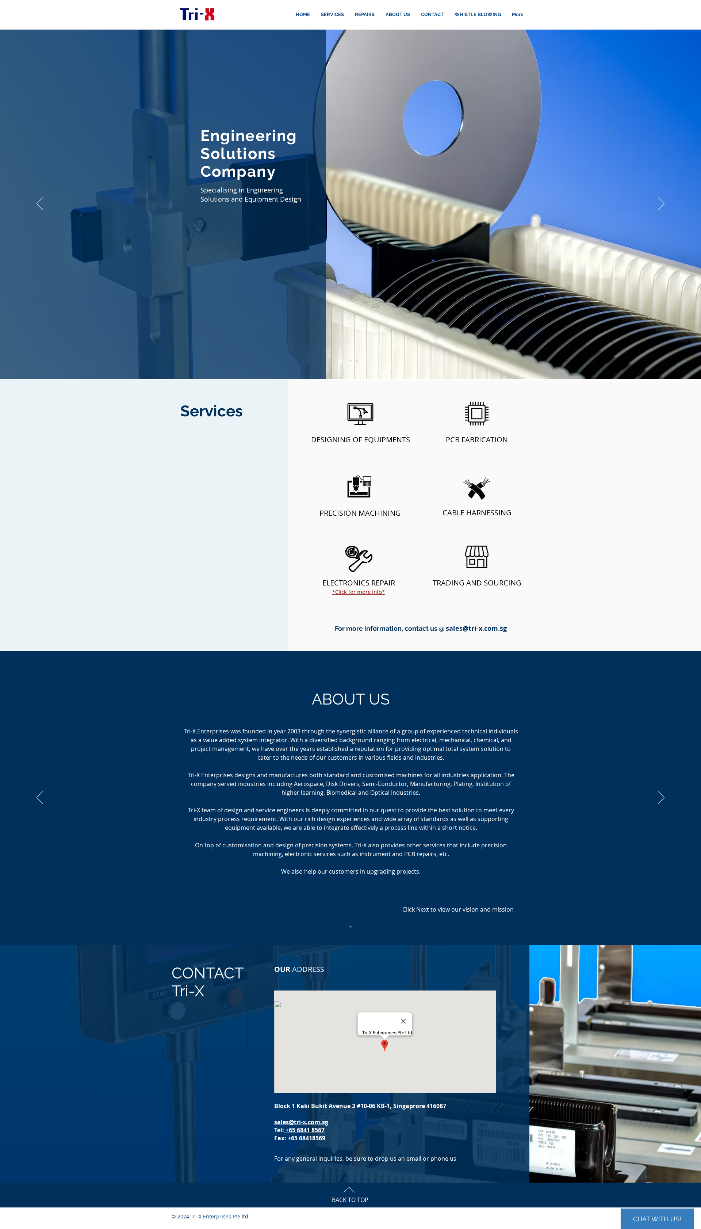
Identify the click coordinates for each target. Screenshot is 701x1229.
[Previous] (40, 204)
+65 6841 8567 (304, 1130)
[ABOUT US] (350, 926)
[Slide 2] (350, 360)
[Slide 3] (357, 360)
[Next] (661, 204)
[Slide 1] (344, 360)
